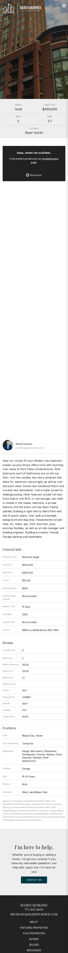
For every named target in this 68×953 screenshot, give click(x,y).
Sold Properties (34, 933)
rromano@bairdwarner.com (30, 447)
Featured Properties (34, 927)
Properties (34, 245)
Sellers (34, 944)
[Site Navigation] (64, 6)
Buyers (34, 939)
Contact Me (34, 879)
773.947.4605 (34, 909)
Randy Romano (34, 905)
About (34, 922)
